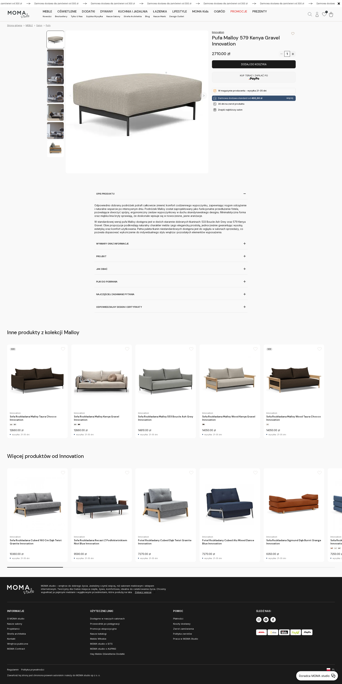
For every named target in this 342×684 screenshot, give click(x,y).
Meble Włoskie (98, 638)
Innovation (218, 32)
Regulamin (13, 669)
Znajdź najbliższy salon (230, 109)
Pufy (48, 25)
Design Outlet (176, 16)
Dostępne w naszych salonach (107, 618)
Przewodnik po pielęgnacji (105, 623)
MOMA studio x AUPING (103, 648)
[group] (37, 391)
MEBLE (29, 25)
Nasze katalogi (98, 633)
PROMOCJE (238, 11)
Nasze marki (159, 16)
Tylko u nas (77, 16)
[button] (203, 95)
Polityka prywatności (32, 669)
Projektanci (13, 628)
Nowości (47, 16)
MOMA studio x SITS (101, 643)
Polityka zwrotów (182, 633)
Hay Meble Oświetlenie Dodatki (107, 653)
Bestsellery (61, 16)
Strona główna (14, 25)
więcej (289, 98)
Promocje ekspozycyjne (103, 628)
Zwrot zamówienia (183, 628)
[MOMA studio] (18, 14)
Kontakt (11, 638)
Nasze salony (113, 16)
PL (333, 669)
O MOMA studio (15, 618)
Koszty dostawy (181, 623)
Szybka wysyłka (94, 16)
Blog (147, 16)
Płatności (178, 618)
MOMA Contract (16, 648)
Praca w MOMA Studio (185, 638)
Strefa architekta (133, 16)
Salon (39, 25)
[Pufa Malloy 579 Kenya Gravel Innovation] (137, 101)
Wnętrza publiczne (17, 643)
